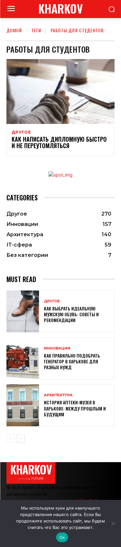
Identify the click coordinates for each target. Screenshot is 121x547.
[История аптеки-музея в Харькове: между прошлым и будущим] (22, 405)
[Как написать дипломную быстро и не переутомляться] (60, 91)
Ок (62, 537)
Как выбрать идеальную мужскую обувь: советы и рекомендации (71, 314)
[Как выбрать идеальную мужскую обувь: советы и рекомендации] (22, 311)
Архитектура (58, 395)
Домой (14, 30)
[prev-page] (10, 438)
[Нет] (113, 523)
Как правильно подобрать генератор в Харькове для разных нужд (72, 361)
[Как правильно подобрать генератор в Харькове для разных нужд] (22, 358)
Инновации (57, 348)
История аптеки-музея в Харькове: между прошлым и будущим (75, 408)
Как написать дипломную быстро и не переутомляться (59, 142)
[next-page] (21, 438)
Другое (21, 132)
